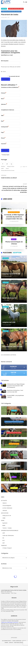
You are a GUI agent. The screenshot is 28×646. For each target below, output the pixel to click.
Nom (3, 98)
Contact (11, 642)
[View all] (14, 410)
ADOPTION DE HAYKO (10, 298)
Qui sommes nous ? (7, 640)
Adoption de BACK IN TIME (11, 274)
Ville (2, 115)
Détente (14, 239)
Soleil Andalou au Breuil (9, 178)
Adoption (4, 8)
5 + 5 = (3, 71)
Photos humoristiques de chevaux (14, 243)
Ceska (2, 168)
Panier (6, 642)
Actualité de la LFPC (14, 212)
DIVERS (2, 520)
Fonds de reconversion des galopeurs (11, 11)
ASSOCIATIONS (4, 513)
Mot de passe (4, 60)
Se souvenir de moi (14, 76)
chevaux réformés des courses (7, 170)
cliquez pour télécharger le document (9, 622)
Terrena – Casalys (7, 528)
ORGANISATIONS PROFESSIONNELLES (9, 530)
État (2, 121)
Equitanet (5, 523)
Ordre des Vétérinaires (8, 535)
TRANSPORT (4, 545)
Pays (3, 132)
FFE (3, 538)
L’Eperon (5, 503)
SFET (4, 543)
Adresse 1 (4, 104)
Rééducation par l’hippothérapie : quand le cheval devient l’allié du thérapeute (16, 385)
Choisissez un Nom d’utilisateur (10, 87)
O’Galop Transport (7, 548)
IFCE (4, 540)
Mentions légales (18, 642)
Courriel (3, 143)
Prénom (3, 93)
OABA (4, 518)
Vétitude (5, 510)
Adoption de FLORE (9, 322)
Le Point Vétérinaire (7, 508)
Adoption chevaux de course (16, 8)
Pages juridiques (16, 640)
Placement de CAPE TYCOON (12, 347)
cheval (7, 168)
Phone (3, 138)
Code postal (5, 126)
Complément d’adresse (7, 110)
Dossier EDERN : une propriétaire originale (15, 396)
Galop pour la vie (7, 515)
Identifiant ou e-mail (7, 55)
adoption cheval (10, 166)
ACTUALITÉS (4, 500)
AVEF (4, 533)
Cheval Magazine (7, 505)
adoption (3, 166)
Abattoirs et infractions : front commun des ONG (15, 391)
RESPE (4, 525)
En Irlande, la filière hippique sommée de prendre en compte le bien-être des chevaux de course (14, 217)
